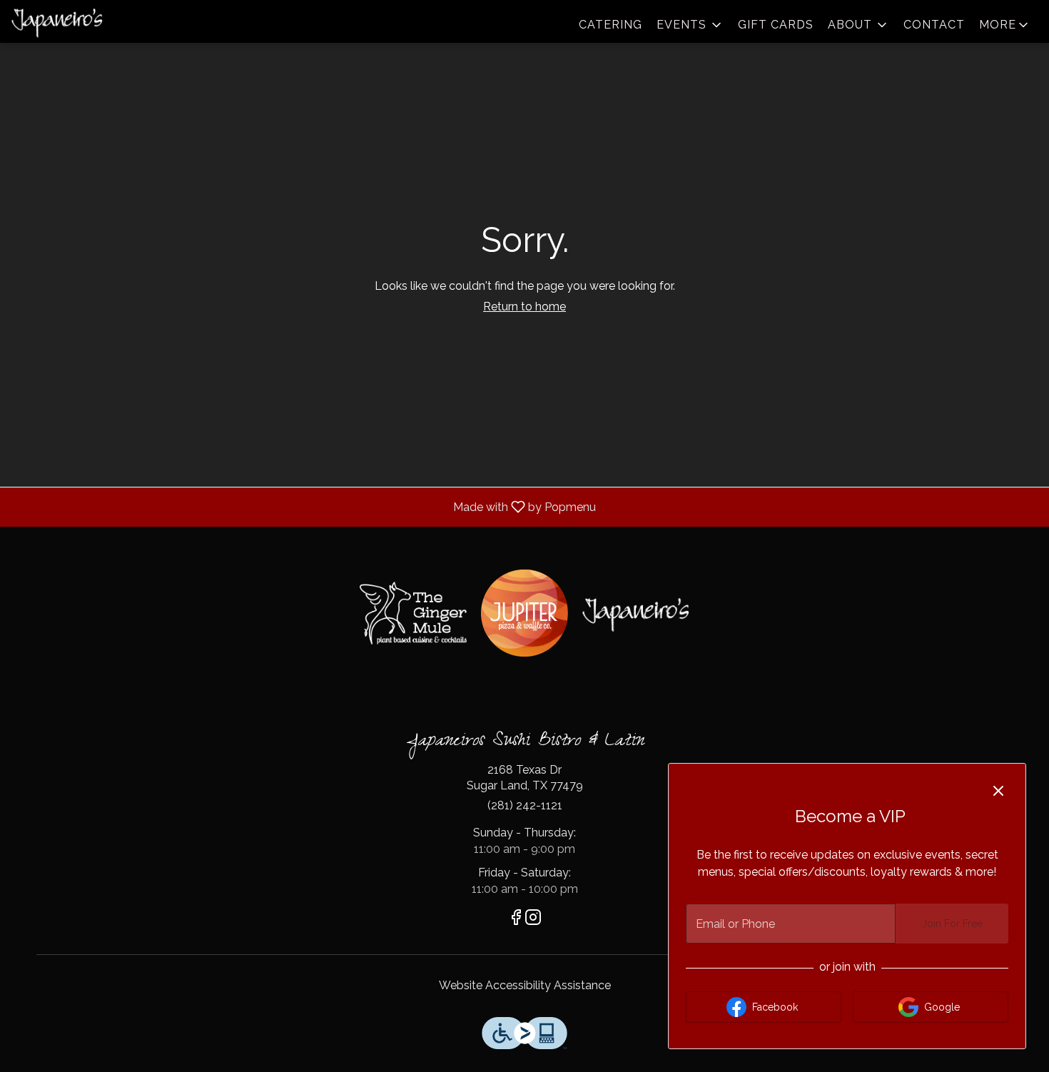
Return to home (524, 306)
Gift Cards (776, 24)
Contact (934, 24)
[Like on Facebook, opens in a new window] (515, 919)
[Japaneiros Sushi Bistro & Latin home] (75, 21)
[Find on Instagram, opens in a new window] (533, 919)
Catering (610, 24)
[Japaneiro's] (635, 613)
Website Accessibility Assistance (525, 985)
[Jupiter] (524, 613)
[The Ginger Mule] (413, 613)
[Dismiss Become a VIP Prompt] (998, 791)
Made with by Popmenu (303, 506)
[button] (690, 25)
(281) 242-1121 (524, 805)
